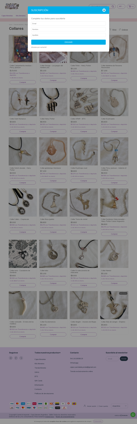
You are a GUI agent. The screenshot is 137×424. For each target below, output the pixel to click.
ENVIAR (68, 42)
